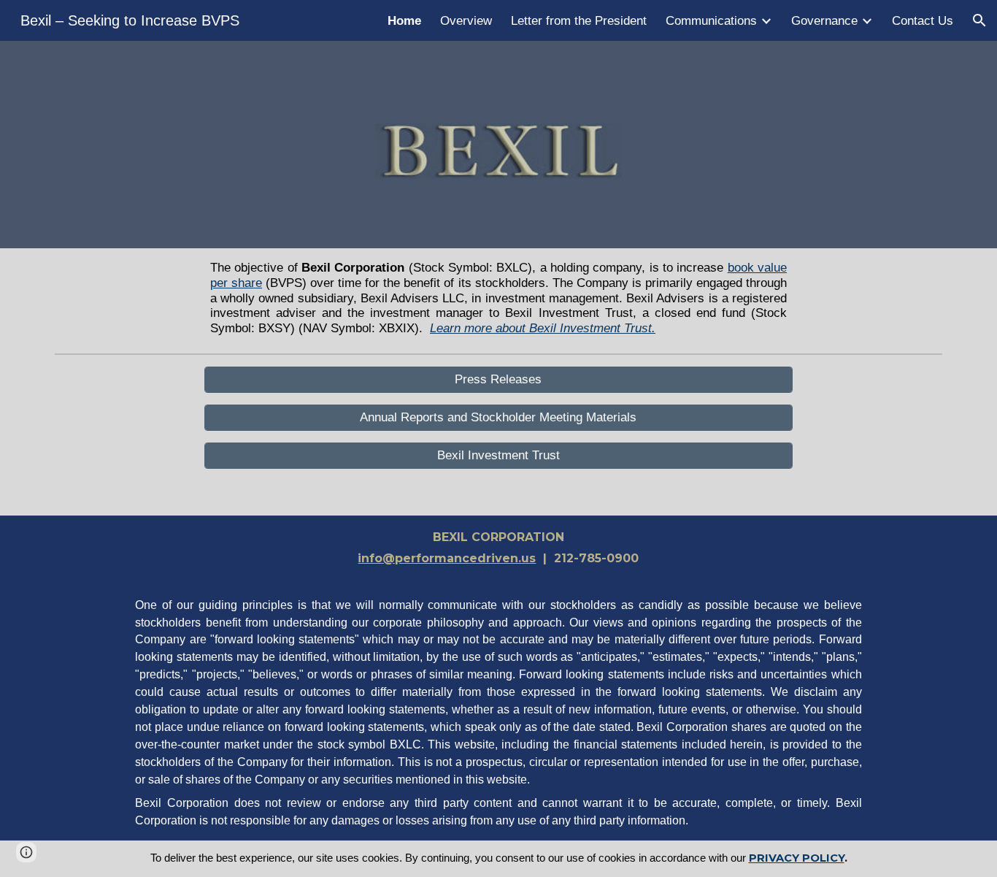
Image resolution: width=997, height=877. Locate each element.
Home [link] (404, 20)
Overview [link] (466, 20)
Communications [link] (711, 20)
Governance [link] (824, 20)
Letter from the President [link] (579, 20)
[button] (979, 20)
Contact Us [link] (922, 20)
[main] (498, 298)
